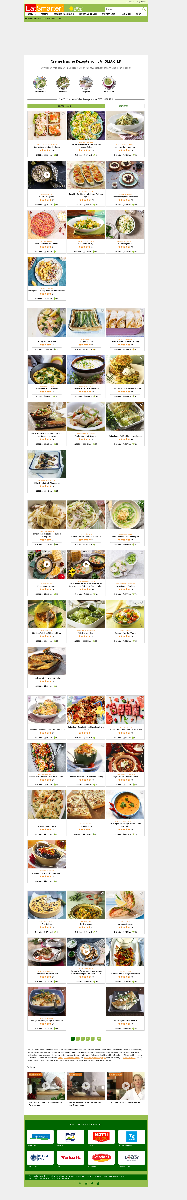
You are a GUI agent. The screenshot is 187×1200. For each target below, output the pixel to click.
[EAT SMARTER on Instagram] (86, 1183)
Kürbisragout (86, 924)
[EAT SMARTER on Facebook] (74, 1183)
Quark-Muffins (129, 1057)
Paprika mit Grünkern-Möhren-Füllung (86, 776)
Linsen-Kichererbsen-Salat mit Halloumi (46, 776)
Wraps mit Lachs (125, 924)
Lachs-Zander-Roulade (125, 586)
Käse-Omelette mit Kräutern (46, 388)
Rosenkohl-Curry (85, 243)
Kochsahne (109, 91)
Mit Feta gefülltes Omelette (125, 1020)
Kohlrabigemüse (125, 243)
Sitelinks (48, 1176)
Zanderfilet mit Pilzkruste (47, 973)
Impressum (70, 1176)
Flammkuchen (86, 826)
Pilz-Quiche (47, 924)
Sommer (32, 14)
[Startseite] (44, 8)
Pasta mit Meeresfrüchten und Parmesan (47, 729)
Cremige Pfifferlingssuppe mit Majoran (46, 1020)
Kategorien (66, 1178)
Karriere (40, 1176)
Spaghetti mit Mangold (125, 147)
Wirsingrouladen (85, 633)
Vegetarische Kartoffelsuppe (86, 388)
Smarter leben (109, 14)
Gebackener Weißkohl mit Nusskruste (125, 436)
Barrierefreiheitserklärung (39, 1178)
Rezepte (44, 14)
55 (99, 1038)
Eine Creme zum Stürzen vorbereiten (124, 1102)
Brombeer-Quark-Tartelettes (125, 196)
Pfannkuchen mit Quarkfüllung (125, 341)
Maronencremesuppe (46, 586)
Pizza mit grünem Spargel (95, 1057)
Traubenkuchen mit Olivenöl (46, 243)
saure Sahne (40, 91)
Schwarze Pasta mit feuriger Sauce (47, 873)
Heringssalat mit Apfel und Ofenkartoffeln (46, 290)
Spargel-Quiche (86, 341)
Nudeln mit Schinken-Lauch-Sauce (86, 536)
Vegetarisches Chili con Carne (125, 776)
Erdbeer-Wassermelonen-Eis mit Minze (125, 729)
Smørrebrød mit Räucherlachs (47, 147)
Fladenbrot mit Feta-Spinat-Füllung (47, 678)
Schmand (63, 91)
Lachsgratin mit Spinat (47, 341)
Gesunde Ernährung (64, 14)
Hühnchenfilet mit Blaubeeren (47, 483)
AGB (62, 1176)
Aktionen (126, 14)
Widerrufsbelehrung (117, 1176)
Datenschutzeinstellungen (97, 1176)
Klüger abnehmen (88, 14)
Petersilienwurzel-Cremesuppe (125, 536)
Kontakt (56, 1176)
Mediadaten (56, 1178)
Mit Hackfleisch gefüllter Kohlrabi (46, 633)
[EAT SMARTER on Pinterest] (80, 1183)
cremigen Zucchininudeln (69, 1057)
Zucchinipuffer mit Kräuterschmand (125, 388)
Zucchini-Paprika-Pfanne (125, 633)
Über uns (32, 1176)
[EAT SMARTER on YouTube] (98, 1183)
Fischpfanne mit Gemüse (85, 436)
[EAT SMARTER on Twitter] (92, 1183)
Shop (138, 14)
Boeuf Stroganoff (46, 196)
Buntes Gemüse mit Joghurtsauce (125, 973)
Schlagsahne (86, 91)
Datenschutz (80, 1176)
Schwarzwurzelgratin (47, 826)
